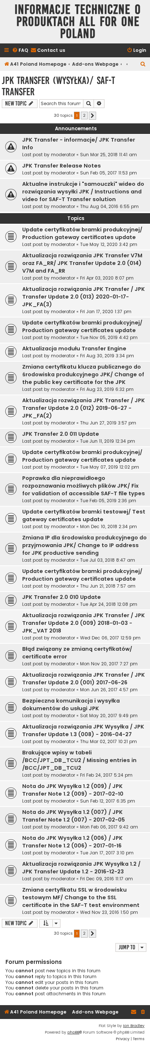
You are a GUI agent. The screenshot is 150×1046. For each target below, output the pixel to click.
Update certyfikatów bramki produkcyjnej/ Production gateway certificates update (82, 233)
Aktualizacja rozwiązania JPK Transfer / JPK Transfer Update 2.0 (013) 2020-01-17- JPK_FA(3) (83, 296)
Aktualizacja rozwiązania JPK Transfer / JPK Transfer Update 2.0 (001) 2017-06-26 (83, 678)
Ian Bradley (134, 1025)
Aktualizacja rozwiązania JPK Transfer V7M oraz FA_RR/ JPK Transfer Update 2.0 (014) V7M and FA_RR (82, 263)
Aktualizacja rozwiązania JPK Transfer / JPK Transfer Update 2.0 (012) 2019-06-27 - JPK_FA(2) (83, 408)
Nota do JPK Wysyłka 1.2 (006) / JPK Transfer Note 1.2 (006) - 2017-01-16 (72, 841)
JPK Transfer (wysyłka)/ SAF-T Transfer (58, 86)
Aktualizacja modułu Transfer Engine (74, 348)
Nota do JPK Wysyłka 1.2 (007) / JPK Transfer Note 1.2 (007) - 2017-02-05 (73, 815)
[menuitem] (20, 50)
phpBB (73, 1032)
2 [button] (84, 115)
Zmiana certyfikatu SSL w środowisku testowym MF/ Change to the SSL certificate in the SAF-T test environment (80, 897)
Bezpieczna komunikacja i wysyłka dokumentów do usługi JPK (71, 704)
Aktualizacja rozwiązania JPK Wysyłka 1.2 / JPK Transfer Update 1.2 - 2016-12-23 (81, 867)
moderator (63, 154)
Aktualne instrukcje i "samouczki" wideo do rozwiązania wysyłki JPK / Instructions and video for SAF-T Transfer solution (83, 191)
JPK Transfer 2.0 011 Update (60, 434)
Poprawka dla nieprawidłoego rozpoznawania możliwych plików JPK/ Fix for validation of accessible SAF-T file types (83, 485)
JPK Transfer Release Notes (61, 165)
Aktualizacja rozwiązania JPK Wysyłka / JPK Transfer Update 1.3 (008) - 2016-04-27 (83, 730)
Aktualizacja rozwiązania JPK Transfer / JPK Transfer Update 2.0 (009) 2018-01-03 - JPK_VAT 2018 (83, 623)
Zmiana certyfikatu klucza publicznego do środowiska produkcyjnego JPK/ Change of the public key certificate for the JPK (83, 374)
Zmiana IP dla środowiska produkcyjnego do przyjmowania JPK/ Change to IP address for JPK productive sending (84, 545)
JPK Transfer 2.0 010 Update (61, 597)
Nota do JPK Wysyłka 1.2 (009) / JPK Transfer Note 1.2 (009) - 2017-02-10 (72, 789)
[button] (92, 116)
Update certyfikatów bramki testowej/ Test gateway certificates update (83, 515)
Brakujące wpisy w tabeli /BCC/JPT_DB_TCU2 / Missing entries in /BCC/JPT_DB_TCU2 (79, 760)
